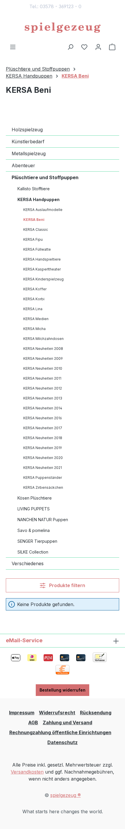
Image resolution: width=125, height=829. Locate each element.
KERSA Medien (36, 319)
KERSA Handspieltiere (42, 259)
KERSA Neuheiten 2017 (42, 428)
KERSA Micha (34, 329)
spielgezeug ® (65, 795)
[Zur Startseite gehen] (62, 28)
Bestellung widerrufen (62, 689)
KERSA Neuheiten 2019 (42, 448)
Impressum (21, 712)
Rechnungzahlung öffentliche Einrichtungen (60, 732)
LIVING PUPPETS (33, 508)
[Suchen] (70, 47)
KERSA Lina (32, 309)
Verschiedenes (28, 563)
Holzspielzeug (27, 129)
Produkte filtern (66, 585)
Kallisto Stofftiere (33, 188)
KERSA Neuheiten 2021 (42, 467)
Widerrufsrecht (57, 712)
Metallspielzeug (29, 153)
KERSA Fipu (33, 239)
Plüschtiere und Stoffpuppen (45, 177)
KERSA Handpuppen (38, 199)
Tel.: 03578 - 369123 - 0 (55, 6)
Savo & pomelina (33, 530)
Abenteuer (23, 165)
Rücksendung (95, 712)
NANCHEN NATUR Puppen (42, 519)
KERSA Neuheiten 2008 (43, 348)
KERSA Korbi (33, 299)
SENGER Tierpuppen (37, 541)
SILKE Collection (32, 551)
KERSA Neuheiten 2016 (42, 418)
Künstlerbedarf (28, 141)
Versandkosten (27, 772)
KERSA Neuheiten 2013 (42, 398)
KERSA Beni (33, 219)
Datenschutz (62, 742)
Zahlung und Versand (67, 722)
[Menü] (13, 47)
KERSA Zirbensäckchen (43, 487)
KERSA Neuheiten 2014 (42, 408)
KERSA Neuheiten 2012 (42, 388)
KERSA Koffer (35, 289)
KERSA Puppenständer (42, 477)
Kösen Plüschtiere (34, 497)
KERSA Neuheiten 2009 (43, 358)
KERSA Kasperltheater (42, 269)
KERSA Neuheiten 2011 (42, 378)
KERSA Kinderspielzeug (43, 279)
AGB (33, 722)
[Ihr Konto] (98, 47)
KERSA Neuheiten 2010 (42, 368)
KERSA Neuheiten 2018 (42, 438)
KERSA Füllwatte (37, 249)
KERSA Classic (35, 229)
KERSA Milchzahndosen (43, 338)
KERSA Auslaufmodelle (43, 209)
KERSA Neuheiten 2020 (43, 457)
